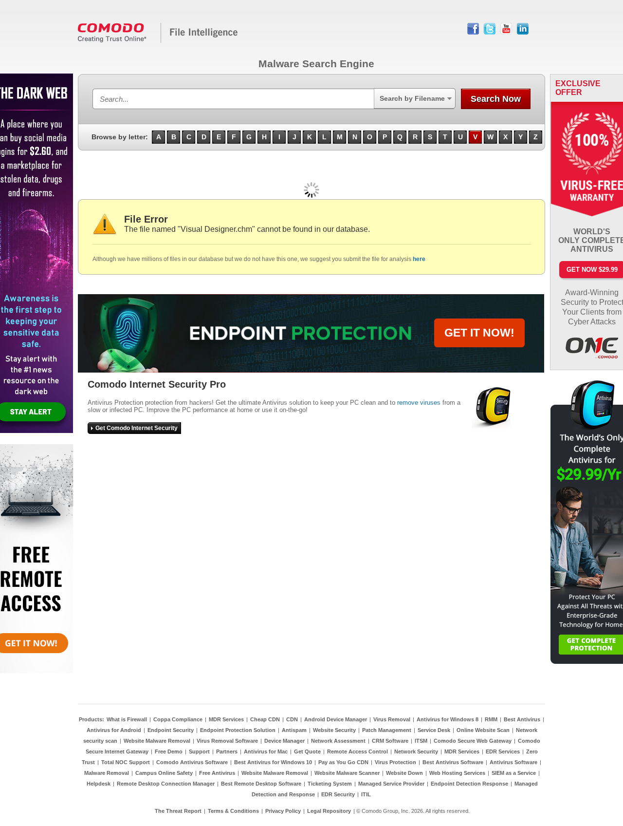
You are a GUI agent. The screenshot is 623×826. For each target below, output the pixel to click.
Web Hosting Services (457, 773)
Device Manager (284, 741)
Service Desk (434, 730)
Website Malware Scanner (347, 773)
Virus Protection (395, 762)
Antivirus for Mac (266, 751)
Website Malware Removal (157, 741)
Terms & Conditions (233, 811)
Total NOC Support (125, 762)
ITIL (366, 794)
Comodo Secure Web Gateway (473, 741)
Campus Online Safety (164, 773)
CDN (292, 719)
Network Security (416, 751)
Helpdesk (98, 784)
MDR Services (226, 719)
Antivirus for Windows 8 (447, 719)
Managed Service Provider (391, 784)
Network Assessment (338, 741)
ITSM (421, 741)
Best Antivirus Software (452, 762)
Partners (227, 751)
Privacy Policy (283, 811)
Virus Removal (391, 719)
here (419, 259)
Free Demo (169, 751)
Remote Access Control (357, 751)
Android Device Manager (335, 719)
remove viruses (418, 402)
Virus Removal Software (227, 741)
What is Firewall (127, 719)
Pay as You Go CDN (343, 762)
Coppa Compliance (177, 719)
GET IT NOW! (479, 332)
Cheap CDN (265, 719)
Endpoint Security (170, 730)
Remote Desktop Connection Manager (166, 784)
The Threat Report (178, 811)
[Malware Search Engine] (158, 41)
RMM (491, 719)
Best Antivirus (522, 719)
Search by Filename (412, 98)
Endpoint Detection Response (469, 784)
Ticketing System (330, 784)
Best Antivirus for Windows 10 (273, 762)
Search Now (496, 99)
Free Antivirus (217, 773)
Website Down (404, 773)
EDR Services (503, 751)
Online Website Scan (483, 730)
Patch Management (386, 730)
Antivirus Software (513, 762)
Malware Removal (106, 773)
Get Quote (307, 751)
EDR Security (338, 794)
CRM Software (390, 741)
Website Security (334, 730)
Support (199, 751)
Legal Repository (329, 811)
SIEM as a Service (514, 773)
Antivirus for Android (114, 730)
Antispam (294, 730)
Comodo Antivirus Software (192, 762)
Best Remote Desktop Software (261, 784)
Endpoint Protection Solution (237, 730)
